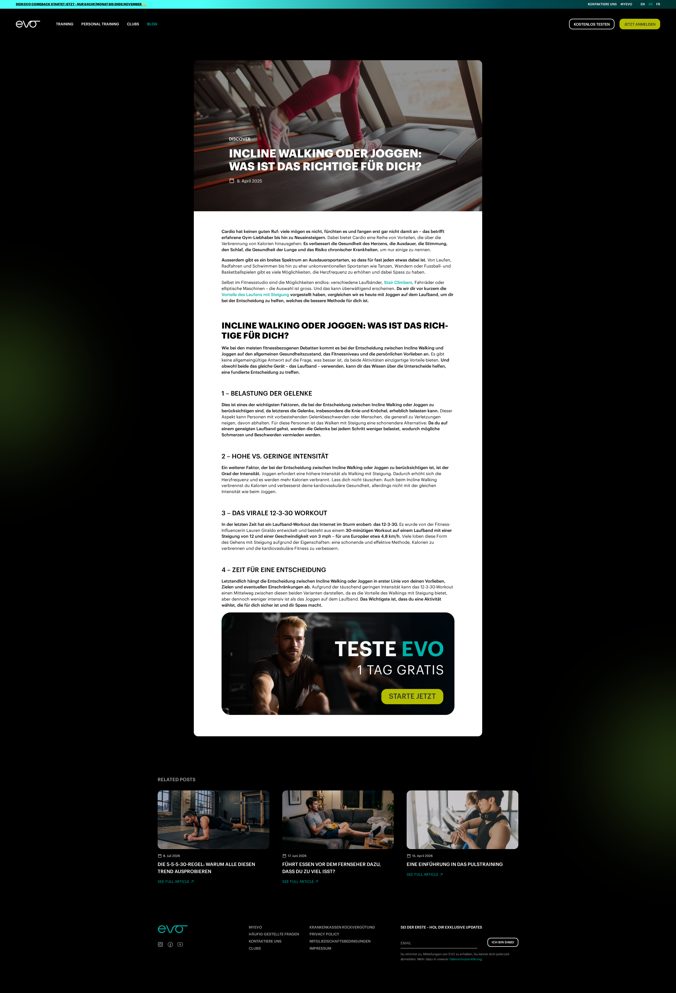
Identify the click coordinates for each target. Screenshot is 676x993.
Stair (389, 282)
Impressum (320, 948)
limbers (404, 282)
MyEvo (626, 4)
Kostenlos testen (592, 24)
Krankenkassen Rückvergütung (342, 927)
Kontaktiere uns (602, 4)
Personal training (100, 24)
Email (406, 943)
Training (64, 24)
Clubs (133, 24)
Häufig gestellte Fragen (274, 934)
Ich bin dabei (503, 942)
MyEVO (255, 927)
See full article (173, 881)
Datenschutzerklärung (465, 959)
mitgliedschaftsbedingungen (339, 941)
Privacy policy (324, 934)
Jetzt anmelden (639, 24)
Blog (152, 24)
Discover (239, 139)
